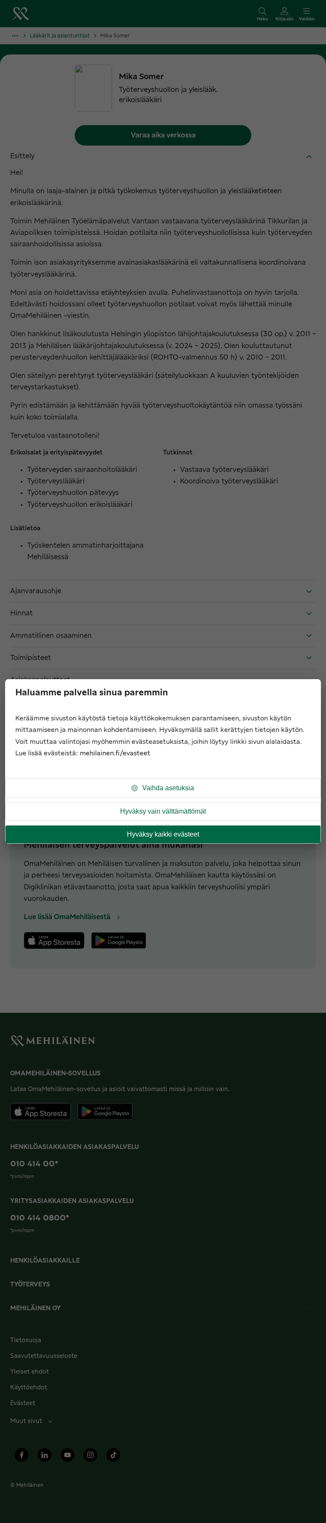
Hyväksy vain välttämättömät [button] (163, 811)
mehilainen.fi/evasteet (115, 753)
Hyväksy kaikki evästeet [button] (163, 834)
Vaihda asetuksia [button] (168, 788)
